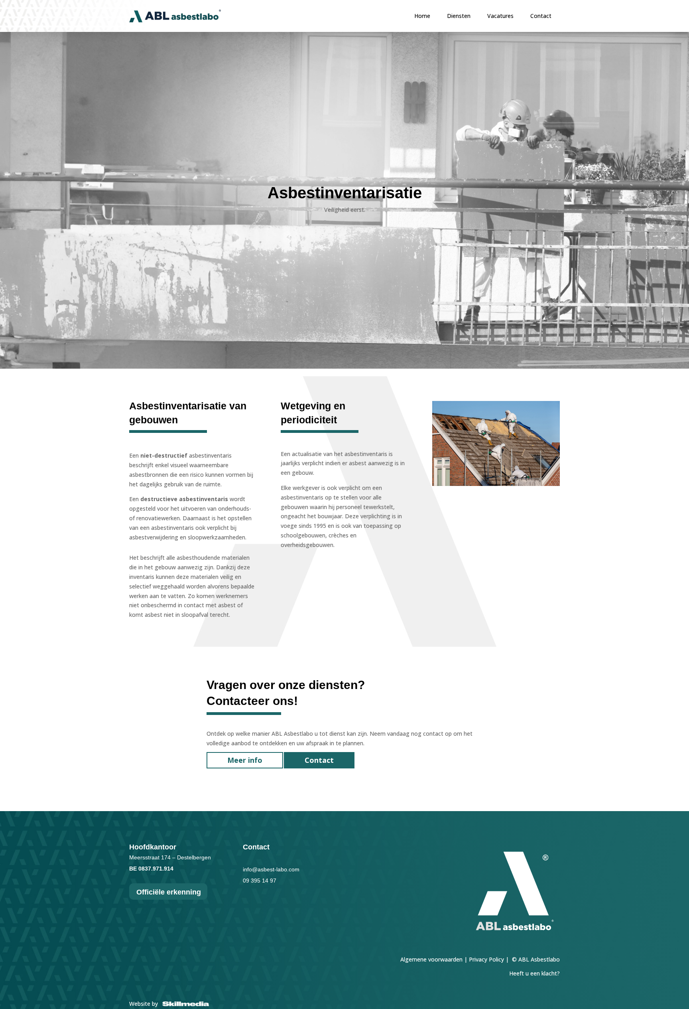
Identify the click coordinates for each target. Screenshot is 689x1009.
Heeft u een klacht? (534, 973)
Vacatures (500, 16)
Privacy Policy (486, 959)
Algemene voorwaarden (431, 959)
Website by (145, 1003)
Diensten (458, 16)
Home (422, 16)
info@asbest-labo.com (271, 869)
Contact (540, 16)
